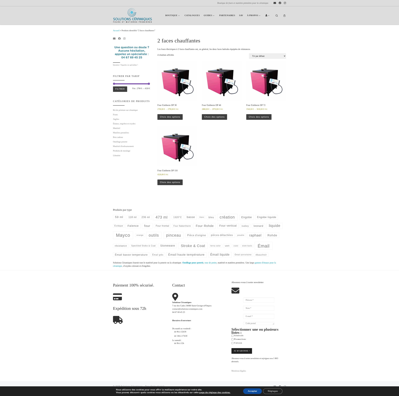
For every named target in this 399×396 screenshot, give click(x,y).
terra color (215, 246)
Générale (238, 335)
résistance (121, 245)
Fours (115, 114)
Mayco (123, 235)
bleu (211, 217)
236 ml (146, 217)
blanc (202, 217)
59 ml (119, 217)
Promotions (239, 339)
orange (140, 235)
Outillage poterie (120, 142)
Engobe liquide (266, 217)
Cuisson (237, 343)
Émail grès (157, 255)
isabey (245, 226)
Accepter (252, 391)
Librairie (116, 155)
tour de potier (210, 262)
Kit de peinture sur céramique (125, 110)
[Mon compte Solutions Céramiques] (268, 15)
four (147, 226)
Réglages (273, 391)
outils (154, 235)
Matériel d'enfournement (123, 146)
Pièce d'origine (196, 235)
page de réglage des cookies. (214, 392)
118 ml (132, 217)
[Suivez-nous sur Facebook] (280, 3)
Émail (263, 245)
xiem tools (247, 246)
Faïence (133, 225)
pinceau (173, 235)
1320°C (177, 217)
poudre (240, 235)
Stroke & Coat (193, 246)
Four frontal (162, 225)
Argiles (116, 119)
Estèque (118, 226)
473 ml (162, 217)
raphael (255, 235)
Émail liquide (220, 254)
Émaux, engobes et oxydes (124, 123)
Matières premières (121, 132)
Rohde (272, 235)
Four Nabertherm (182, 226)
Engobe (246, 217)
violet (235, 246)
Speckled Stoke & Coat (143, 246)
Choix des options (170, 117)
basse (191, 217)
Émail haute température (186, 254)
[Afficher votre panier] (284, 15)
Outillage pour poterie (192, 262)
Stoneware (167, 245)
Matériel (116, 128)
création (227, 217)
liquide (274, 226)
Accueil (116, 30)
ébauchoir (261, 254)
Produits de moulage (121, 151)
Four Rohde (205, 226)
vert (227, 245)
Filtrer (120, 89)
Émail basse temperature (131, 254)
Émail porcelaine (243, 255)
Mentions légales (238, 371)
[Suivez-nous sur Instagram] (285, 3)
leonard (258, 225)
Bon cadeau (118, 137)
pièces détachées (222, 235)
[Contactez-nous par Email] (275, 3)
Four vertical (228, 225)
